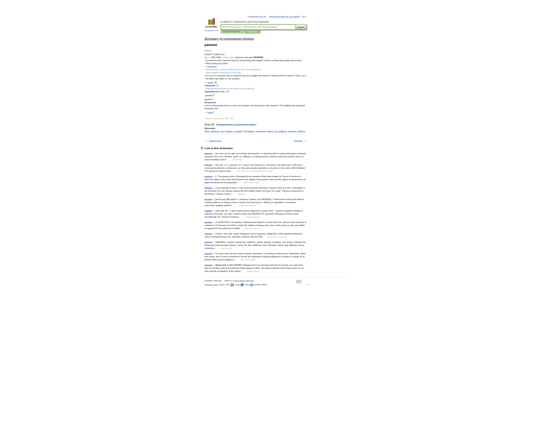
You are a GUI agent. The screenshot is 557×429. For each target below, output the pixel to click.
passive (208, 153)
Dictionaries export (211, 285)
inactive (229, 131)
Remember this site (258, 17)
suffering (301, 131)
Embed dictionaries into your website (284, 17)
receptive (238, 131)
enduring (292, 131)
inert (223, 131)
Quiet (207, 131)
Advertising (250, 281)
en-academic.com (211, 31)
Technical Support (239, 281)
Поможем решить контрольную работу (236, 124)
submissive (261, 131)
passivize (298, 141)
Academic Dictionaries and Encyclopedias (244, 21)
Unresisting (249, 131)
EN (303, 17)
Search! (301, 27)
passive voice (215, 141)
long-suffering (280, 131)
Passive (208, 165)
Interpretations (252, 32)
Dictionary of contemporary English (232, 32)
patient (270, 131)
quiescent (215, 131)
